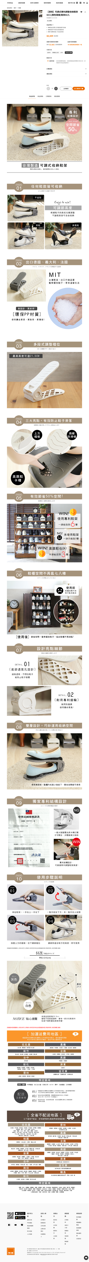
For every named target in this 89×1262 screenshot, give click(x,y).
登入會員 (51, 44)
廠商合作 (55, 1232)
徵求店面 (55, 1221)
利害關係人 (43, 1235)
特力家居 (29, 1231)
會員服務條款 (78, 1229)
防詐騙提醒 (78, 1218)
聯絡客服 (66, 1243)
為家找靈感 (59, 3)
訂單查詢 (66, 1221)
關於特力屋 (71, 3)
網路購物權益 (78, 1224)
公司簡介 (43, 1220)
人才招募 (29, 1234)
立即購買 (66, 88)
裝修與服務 (47, 3)
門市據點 (29, 1223)
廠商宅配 (51, 61)
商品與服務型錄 (30, 1227)
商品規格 (40, 96)
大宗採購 (55, 1226)
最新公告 (29, 1220)
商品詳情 (32, 96)
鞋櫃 (19, 8)
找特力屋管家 (34, 3)
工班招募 (55, 1237)
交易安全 (78, 1238)
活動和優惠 (21, 3)
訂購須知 (48, 96)
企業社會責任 (43, 1230)
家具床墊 (9, 8)
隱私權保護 (78, 1234)
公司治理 (43, 1226)
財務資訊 (43, 1223)
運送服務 (57, 96)
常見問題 (66, 1237)
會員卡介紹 (66, 1226)
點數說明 (66, 1232)
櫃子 (15, 8)
